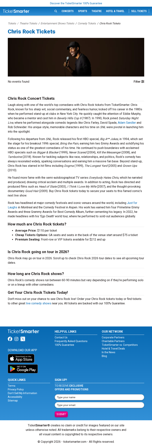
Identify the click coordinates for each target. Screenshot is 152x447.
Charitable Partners (113, 341)
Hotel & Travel (115, 11)
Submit (61, 414)
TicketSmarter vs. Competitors (120, 344)
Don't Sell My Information (22, 393)
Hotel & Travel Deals (113, 348)
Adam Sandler (127, 122)
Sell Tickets (139, 11)
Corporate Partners (113, 337)
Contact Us (61, 337)
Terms (11, 385)
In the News (108, 352)
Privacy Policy (16, 389)
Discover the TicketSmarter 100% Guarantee (76, 3)
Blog (104, 356)
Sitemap (13, 400)
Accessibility (15, 396)
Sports (82, 11)
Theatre (97, 11)
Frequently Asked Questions (71, 341)
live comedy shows (38, 303)
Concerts (68, 11)
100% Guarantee (64, 344)
